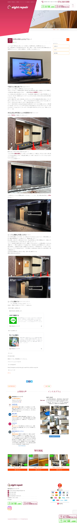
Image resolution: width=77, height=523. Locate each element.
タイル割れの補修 (59, 467)
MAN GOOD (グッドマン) (17, 431)
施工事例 (55, 53)
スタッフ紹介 (33, 521)
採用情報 (40, 521)
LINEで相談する (49, 521)
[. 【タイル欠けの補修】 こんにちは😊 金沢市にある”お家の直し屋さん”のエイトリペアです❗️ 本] (64, 420)
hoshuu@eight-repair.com (15, 495)
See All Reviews (22, 445)
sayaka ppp (14, 404)
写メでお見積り (54, 521)
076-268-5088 (12, 492)
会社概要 (37, 521)
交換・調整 (16, 521)
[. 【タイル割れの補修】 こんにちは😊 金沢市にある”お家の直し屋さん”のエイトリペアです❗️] (64, 410)
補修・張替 (13, 521)
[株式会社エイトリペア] (18, 7)
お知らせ (55, 46)
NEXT (46, 386)
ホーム (9, 372)
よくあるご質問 (44, 520)
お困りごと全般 (24, 521)
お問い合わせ (58, 521)
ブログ (58, 29)
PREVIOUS (12, 386)
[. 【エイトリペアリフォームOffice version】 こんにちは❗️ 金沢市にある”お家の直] (45, 410)
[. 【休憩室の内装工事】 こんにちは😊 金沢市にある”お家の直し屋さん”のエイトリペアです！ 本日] (54, 429)
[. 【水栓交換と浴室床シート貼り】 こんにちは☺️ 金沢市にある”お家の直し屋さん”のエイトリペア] (54, 410)
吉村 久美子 (14, 413)
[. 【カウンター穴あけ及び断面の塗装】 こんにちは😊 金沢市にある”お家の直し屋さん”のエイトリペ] (45, 429)
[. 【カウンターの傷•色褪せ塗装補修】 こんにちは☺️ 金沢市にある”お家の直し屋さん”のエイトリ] (45, 420)
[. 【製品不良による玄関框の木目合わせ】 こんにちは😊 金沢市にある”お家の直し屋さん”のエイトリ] (64, 429)
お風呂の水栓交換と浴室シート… (38, 467)
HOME (54, 29)
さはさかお (14, 423)
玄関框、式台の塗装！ (17, 467)
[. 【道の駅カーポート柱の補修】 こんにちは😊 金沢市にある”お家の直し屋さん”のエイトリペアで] (54, 420)
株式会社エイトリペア (17, 396)
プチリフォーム (20, 521)
